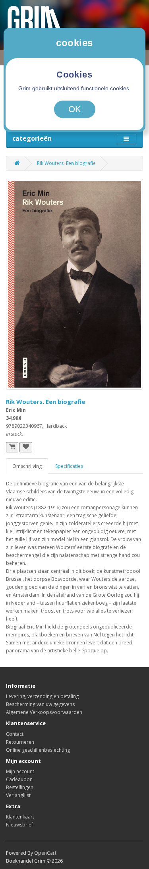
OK (74, 109)
